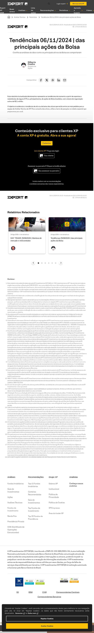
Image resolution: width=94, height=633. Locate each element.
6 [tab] (55, 263)
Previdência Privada (15, 521)
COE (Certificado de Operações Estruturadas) (15, 530)
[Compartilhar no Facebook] (40, 80)
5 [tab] (52, 263)
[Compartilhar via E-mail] (64, 80)
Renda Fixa (12, 516)
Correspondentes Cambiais (67, 592)
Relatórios (33, 17)
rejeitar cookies (47, 619)
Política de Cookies (57, 502)
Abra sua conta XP (78, 3)
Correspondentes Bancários (49, 597)
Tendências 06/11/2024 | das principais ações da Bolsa (61, 17)
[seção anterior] (33, 263)
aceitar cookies (47, 626)
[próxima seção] (60, 263)
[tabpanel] (27, 235)
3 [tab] (45, 263)
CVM (44, 592)
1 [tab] (38, 263)
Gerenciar (19, 613)
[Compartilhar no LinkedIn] (58, 80)
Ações (10, 497)
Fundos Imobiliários (15, 483)
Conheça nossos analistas (76, 484)
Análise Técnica (19, 17)
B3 (18, 592)
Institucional (54, 489)
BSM (30, 592)
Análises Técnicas (14, 502)
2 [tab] (42, 263)
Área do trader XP (56, 513)
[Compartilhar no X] (46, 80)
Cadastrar (46, 143)
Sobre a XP (53, 483)
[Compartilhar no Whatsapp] (52, 80)
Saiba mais (32, 613)
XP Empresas (54, 508)
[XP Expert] (17, 3)
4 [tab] (49, 263)
